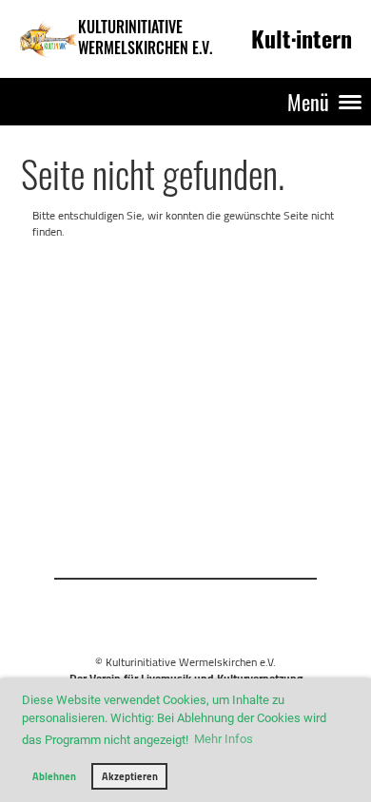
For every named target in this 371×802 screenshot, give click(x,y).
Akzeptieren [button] (130, 776)
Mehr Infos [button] (223, 739)
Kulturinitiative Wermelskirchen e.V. (145, 38)
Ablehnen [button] (54, 776)
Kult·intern (301, 38)
